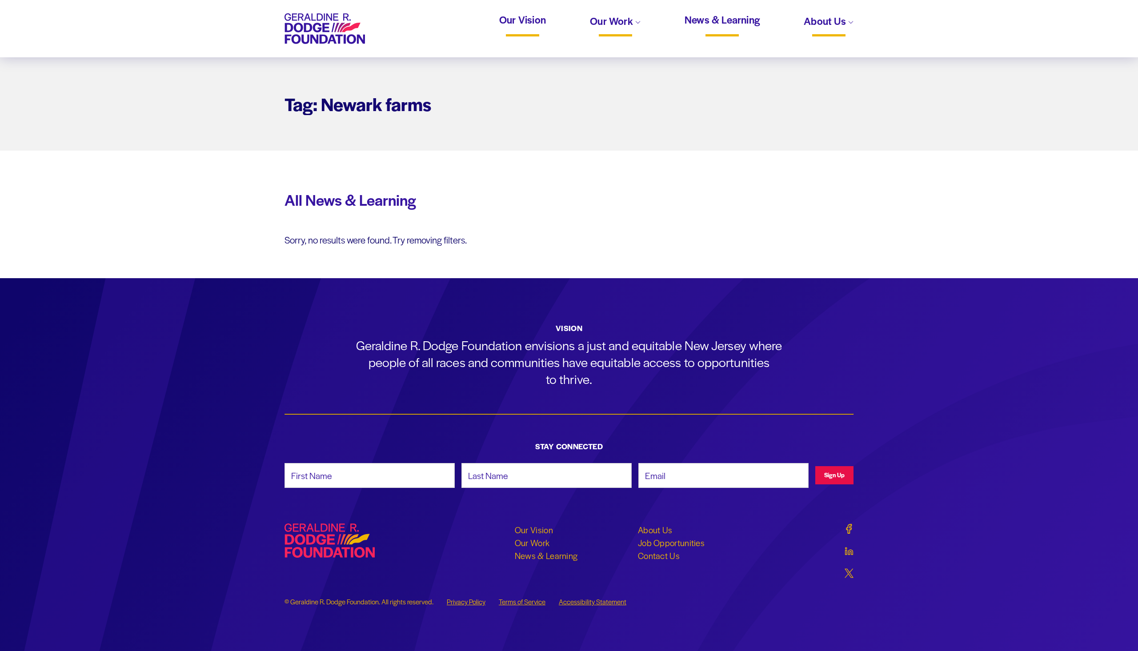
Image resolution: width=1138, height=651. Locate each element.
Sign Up (834, 475)
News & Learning (722, 20)
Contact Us (659, 555)
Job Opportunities (671, 542)
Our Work (612, 22)
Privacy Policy (466, 602)
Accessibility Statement (592, 602)
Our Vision (522, 20)
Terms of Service (522, 602)
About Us (826, 22)
